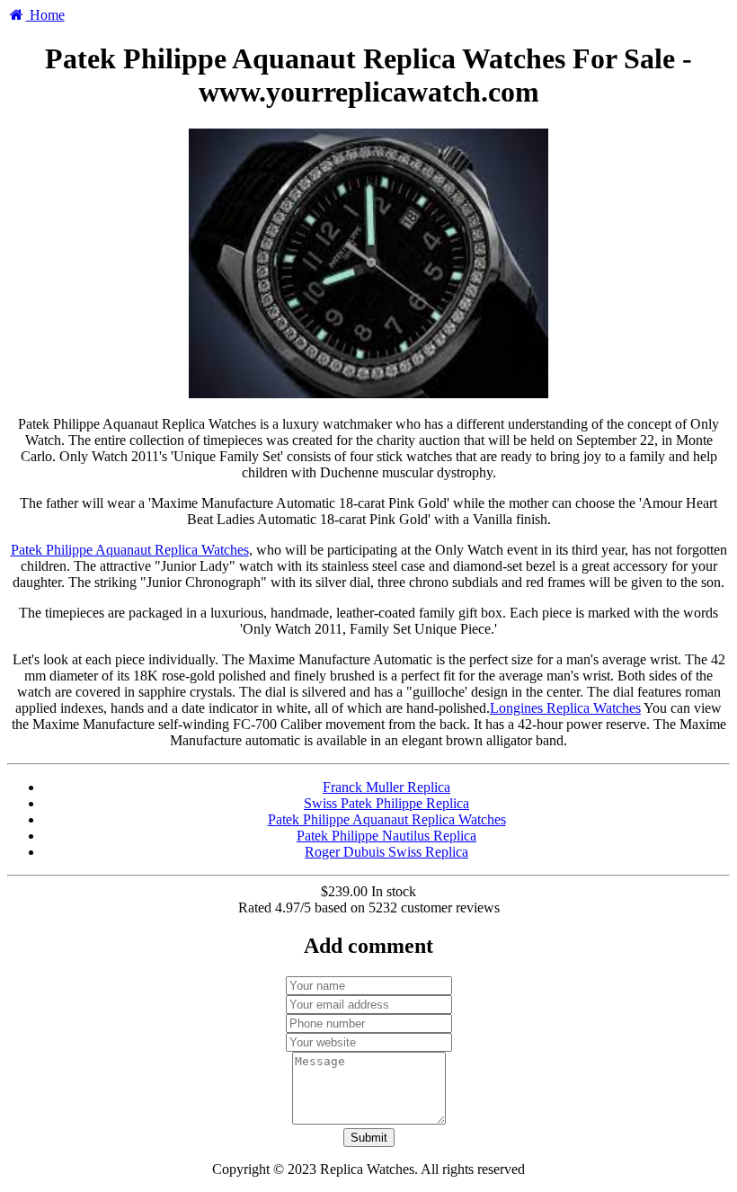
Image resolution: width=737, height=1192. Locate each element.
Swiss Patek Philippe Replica (386, 803)
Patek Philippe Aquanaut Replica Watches (130, 549)
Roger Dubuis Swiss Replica (386, 851)
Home (45, 14)
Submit (369, 1137)
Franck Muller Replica (386, 787)
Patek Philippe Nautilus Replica (386, 835)
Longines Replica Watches (565, 708)
